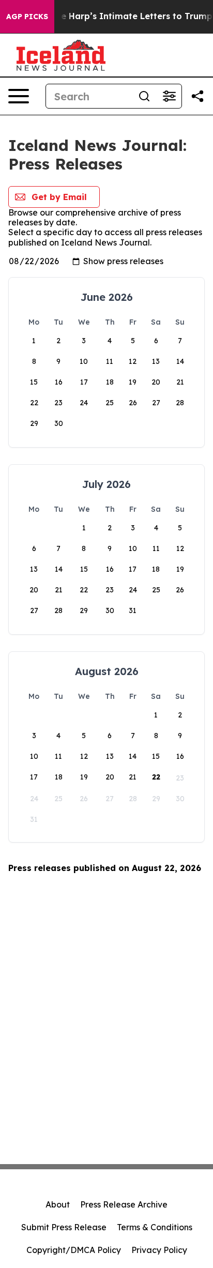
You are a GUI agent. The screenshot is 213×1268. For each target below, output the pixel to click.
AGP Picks (27, 16)
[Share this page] (197, 96)
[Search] (144, 96)
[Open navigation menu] (18, 96)
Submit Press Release (63, 1227)
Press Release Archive (124, 1204)
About (57, 1204)
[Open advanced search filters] (169, 96)
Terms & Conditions (154, 1227)
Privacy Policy (159, 1250)
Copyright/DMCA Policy (73, 1250)
